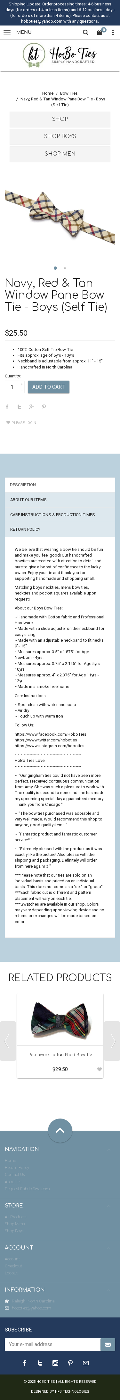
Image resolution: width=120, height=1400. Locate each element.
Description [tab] (23, 484)
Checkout (13, 1266)
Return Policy (17, 1167)
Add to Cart (48, 387)
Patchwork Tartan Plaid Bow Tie (60, 1055)
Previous (8, 1041)
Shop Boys (60, 136)
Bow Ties (69, 93)
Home (47, 93)
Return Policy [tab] (25, 529)
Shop (60, 119)
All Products (15, 1216)
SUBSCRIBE (18, 1330)
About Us (13, 1181)
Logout (11, 1273)
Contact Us (15, 1174)
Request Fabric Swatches (27, 1188)
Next (112, 1041)
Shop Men (60, 154)
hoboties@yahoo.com (31, 1308)
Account (12, 1259)
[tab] (60, 119)
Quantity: (13, 376)
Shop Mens (15, 1223)
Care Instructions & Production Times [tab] (52, 514)
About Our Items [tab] (28, 499)
